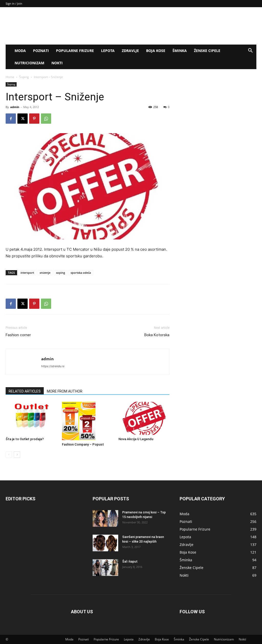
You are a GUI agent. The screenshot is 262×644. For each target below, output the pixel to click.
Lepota (108, 50)
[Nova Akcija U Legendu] (143, 418)
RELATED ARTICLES (25, 391)
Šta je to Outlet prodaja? (25, 439)
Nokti (57, 62)
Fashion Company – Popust (83, 444)
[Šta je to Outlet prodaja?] (31, 418)
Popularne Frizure (75, 50)
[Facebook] (11, 118)
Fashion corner (18, 335)
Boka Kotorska (156, 335)
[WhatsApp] (46, 118)
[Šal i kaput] (105, 567)
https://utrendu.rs (52, 366)
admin (14, 107)
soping (60, 273)
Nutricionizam (29, 62)
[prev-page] (9, 454)
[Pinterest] (34, 118)
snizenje (45, 273)
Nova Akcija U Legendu (135, 439)
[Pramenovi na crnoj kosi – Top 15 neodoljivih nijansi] (105, 518)
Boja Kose (155, 50)
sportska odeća (81, 273)
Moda (20, 50)
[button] (250, 51)
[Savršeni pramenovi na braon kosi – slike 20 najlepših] (105, 543)
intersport (27, 273)
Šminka (179, 50)
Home (10, 77)
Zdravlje (130, 50)
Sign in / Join (14, 3)
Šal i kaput (130, 561)
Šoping (24, 77)
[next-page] (17, 454)
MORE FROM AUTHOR (64, 391)
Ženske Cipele (207, 50)
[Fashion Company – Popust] (87, 421)
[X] (22, 118)
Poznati (41, 50)
